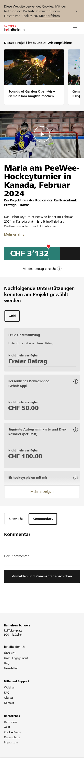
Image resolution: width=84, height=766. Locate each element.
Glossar (8, 697)
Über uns (9, 653)
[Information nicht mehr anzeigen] (76, 11)
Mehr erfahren (49, 16)
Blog (7, 663)
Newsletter (11, 668)
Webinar (9, 687)
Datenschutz (12, 737)
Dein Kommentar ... (18, 556)
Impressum (11, 742)
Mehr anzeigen (42, 492)
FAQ (7, 692)
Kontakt (9, 702)
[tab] (12, 316)
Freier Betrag (27, 361)
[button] (75, 28)
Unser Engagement (16, 658)
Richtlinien (10, 722)
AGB (7, 727)
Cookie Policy (12, 732)
